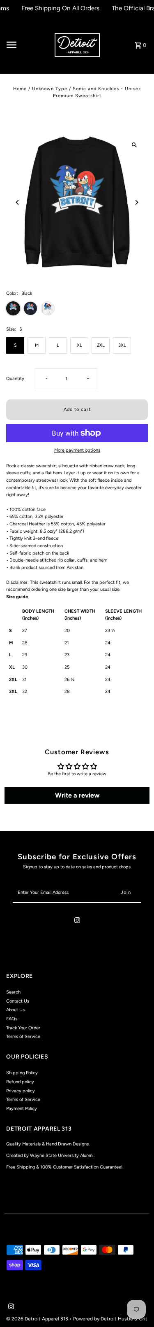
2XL (101, 345)
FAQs (11, 1018)
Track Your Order (23, 1028)
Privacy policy (20, 1091)
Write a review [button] (77, 795)
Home (20, 88)
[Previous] (17, 202)
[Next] (136, 202)
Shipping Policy (22, 1072)
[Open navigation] (27, 45)
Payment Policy (21, 1108)
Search (13, 992)
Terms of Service (23, 1036)
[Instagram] (77, 921)
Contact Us (17, 1001)
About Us (15, 1009)
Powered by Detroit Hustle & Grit (110, 1319)
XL (79, 345)
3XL (122, 345)
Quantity (15, 378)
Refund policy (20, 1081)
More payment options (77, 450)
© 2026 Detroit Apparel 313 (37, 1319)
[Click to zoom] (134, 144)
